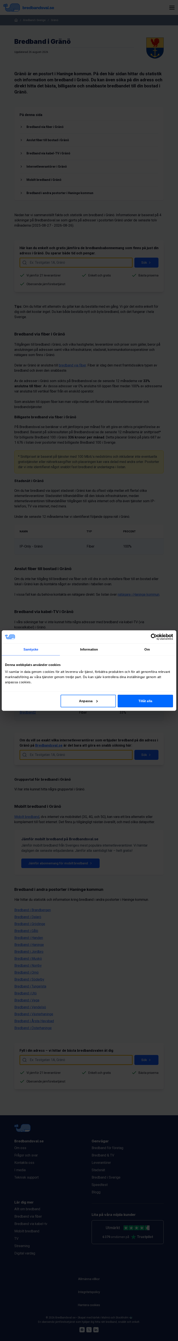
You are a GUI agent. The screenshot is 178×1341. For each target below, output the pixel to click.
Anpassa (85, 701)
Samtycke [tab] (30, 649)
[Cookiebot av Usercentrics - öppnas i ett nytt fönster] (154, 637)
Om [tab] (147, 649)
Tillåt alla (145, 701)
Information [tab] (89, 649)
